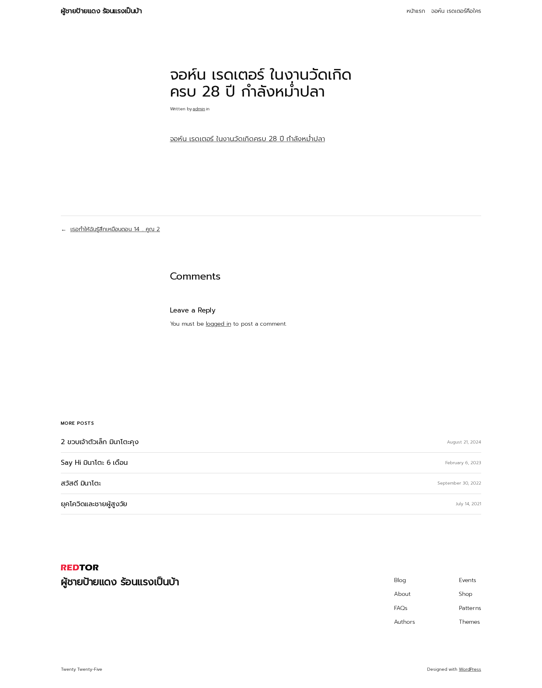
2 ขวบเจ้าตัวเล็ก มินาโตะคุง (100, 442)
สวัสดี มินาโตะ (81, 483)
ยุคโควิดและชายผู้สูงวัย (94, 504)
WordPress (470, 669)
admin (199, 109)
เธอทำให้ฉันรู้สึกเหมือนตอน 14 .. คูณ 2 (115, 229)
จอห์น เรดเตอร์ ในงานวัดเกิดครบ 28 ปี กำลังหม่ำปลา (247, 139)
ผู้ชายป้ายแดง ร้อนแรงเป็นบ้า (101, 11)
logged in (218, 323)
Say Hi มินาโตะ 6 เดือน (94, 463)
